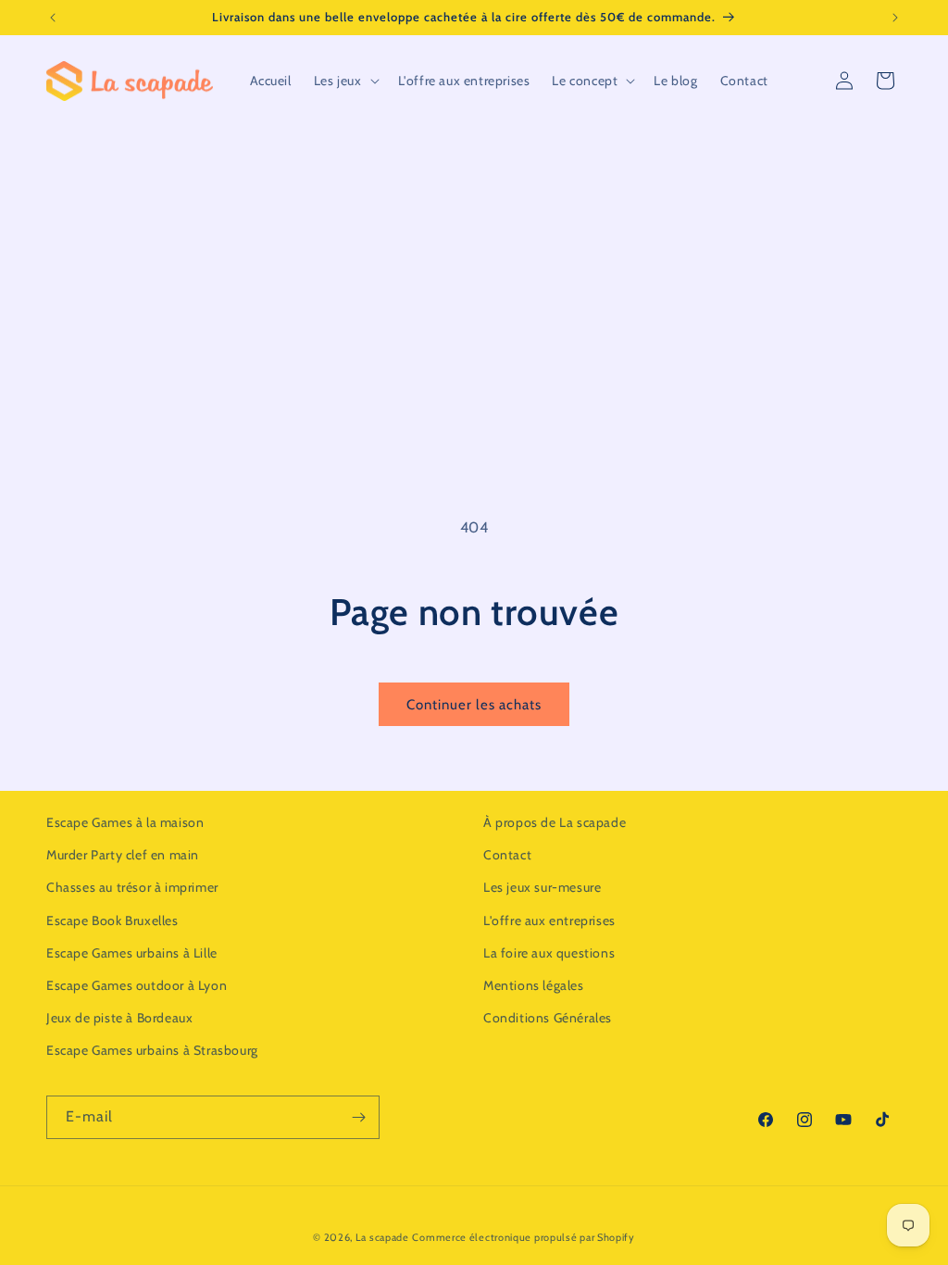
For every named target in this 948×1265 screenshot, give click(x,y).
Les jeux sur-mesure (542, 887)
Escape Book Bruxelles (112, 920)
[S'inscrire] (358, 1117)
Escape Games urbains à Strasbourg (152, 1050)
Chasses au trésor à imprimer (132, 887)
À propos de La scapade (554, 822)
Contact (507, 854)
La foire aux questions (549, 953)
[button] (345, 80)
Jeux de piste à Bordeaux (119, 1017)
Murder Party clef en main (122, 854)
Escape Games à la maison (125, 822)
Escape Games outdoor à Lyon (136, 985)
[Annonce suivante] (895, 17)
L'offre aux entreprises (549, 920)
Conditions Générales (547, 1017)
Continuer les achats (474, 704)
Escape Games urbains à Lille (132, 953)
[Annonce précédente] (52, 17)
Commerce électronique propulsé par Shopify (523, 1237)
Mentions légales (533, 985)
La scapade (382, 1237)
